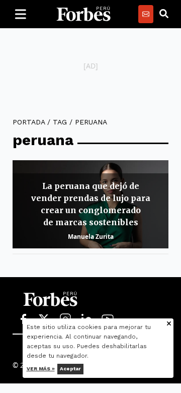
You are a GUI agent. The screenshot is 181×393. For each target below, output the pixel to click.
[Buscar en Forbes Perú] (163, 14)
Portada (29, 122)
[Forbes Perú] (83, 14)
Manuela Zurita (91, 236)
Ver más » (41, 368)
